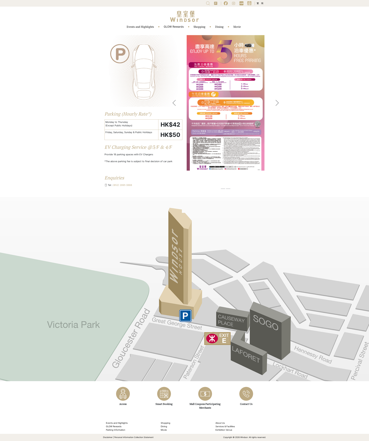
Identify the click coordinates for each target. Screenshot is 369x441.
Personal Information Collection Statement (134, 437)
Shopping (199, 26)
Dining (219, 26)
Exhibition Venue (223, 430)
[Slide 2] (228, 188)
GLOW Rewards (174, 26)
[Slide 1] (223, 188)
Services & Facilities (225, 426)
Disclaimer (108, 437)
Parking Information (115, 430)
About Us (220, 423)
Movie (237, 26)
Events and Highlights (140, 26)
